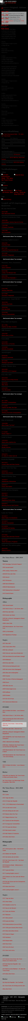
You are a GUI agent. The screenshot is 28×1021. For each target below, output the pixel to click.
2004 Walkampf (7, 659)
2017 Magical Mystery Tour (10, 817)
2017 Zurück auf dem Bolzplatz (11, 820)
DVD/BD (6, 707)
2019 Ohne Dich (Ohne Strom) (10, 931)
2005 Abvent (6, 577)
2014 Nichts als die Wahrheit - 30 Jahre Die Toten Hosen (14, 969)
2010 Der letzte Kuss (8, 698)
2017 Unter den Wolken (9, 911)
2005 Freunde (6, 676)
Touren (5, 561)
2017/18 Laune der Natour (10, 827)
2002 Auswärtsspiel (8, 605)
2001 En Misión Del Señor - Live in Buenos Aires (13, 711)
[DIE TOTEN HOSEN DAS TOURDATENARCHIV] (8, 2)
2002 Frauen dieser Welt (9, 646)
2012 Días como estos (9, 950)
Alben (5, 602)
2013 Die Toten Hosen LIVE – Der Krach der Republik (13, 861)
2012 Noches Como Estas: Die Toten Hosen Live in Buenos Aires (12, 959)
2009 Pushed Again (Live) (9, 689)
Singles (5, 640)
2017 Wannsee (6, 914)
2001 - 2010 (4, 18)
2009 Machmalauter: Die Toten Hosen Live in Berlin (14, 750)
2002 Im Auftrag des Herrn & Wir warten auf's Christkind (13, 719)
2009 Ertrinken (6, 695)
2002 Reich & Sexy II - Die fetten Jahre (13, 608)
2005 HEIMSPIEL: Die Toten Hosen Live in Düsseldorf (14, 737)
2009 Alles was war (8, 685)
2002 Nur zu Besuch (8, 650)
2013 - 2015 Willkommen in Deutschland (13, 804)
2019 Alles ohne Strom (9, 837)
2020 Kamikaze (7, 937)
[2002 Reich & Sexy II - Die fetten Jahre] (7, 191)
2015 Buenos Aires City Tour (10, 814)
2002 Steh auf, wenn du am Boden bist (13, 653)
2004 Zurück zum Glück (9, 615)
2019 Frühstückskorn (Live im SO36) (12, 924)
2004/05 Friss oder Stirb (9, 574)
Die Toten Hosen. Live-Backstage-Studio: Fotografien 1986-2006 (13, 781)
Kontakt (3, 1014)
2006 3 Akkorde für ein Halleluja (11, 741)
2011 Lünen (6, 794)
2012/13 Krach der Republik (10, 801)
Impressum (7, 1014)
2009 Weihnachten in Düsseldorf (11, 590)
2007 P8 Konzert (7, 580)
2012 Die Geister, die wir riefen (11, 857)
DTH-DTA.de (4, 1006)
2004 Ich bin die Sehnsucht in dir (11, 666)
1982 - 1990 (4, 11)
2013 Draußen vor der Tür (9, 905)
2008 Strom (6, 682)
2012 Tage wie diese (8, 798)
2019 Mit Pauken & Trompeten (11, 833)
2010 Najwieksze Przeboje (10, 634)
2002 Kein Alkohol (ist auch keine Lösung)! (14, 656)
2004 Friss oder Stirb (8, 612)
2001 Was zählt (7, 643)
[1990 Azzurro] (4, 185)
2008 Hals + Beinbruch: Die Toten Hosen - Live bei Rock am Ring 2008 (14, 745)
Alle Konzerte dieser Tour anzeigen (12, 236)
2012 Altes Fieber (7, 901)
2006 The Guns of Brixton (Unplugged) (13, 679)
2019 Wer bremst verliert (9, 830)
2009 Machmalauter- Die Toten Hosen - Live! (13, 627)
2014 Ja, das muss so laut (9, 807)
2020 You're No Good (8, 947)
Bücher (5, 772)
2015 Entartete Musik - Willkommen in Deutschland (13, 866)
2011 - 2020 (4, 22)
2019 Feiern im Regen (8, 934)
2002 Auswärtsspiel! (8, 567)
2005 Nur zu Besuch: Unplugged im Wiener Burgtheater (14, 619)
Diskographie (7, 598)
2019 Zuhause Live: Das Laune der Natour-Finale (14, 877)
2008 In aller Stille (7, 623)
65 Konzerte (17, 154)
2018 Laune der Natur (8, 921)
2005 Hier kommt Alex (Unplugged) (12, 669)
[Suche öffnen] (22, 34)
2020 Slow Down (7, 944)
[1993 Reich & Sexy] (19, 175)
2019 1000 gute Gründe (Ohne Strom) (12, 927)
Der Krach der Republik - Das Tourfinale (13, 982)
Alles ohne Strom (7, 989)
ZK (2, 8)
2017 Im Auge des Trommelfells (11, 824)
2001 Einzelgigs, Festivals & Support (12, 564)
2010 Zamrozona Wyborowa (10, 702)
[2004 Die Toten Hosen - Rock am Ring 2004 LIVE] (20, 192)
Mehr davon (5, 29)
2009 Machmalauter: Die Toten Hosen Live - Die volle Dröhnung (14, 755)
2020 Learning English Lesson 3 (11, 889)
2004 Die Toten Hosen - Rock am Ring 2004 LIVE (13, 724)
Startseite (6, 997)
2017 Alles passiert (8, 918)
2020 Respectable (7, 940)
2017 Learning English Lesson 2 (11, 873)
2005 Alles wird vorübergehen (10, 672)
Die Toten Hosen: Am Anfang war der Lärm (14, 985)
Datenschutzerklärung (15, 1014)
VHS (4, 762)
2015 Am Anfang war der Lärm (10, 810)
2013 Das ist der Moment (9, 908)
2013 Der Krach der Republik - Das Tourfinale (12, 964)
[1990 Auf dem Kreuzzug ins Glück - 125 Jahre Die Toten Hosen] (13, 135)
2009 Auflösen (6, 692)
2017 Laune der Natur (8, 870)
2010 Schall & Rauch (8, 593)
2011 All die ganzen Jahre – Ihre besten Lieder (13, 849)
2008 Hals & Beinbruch (8, 583)
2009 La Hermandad (8, 631)
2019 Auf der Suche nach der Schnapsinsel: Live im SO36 (14, 882)
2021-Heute (5, 25)
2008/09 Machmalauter (9, 587)
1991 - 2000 (4, 15)
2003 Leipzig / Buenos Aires (10, 570)
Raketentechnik (23, 1014)
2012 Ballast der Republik (9, 853)
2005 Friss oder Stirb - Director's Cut (12, 728)
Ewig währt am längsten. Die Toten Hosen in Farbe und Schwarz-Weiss (13, 776)
